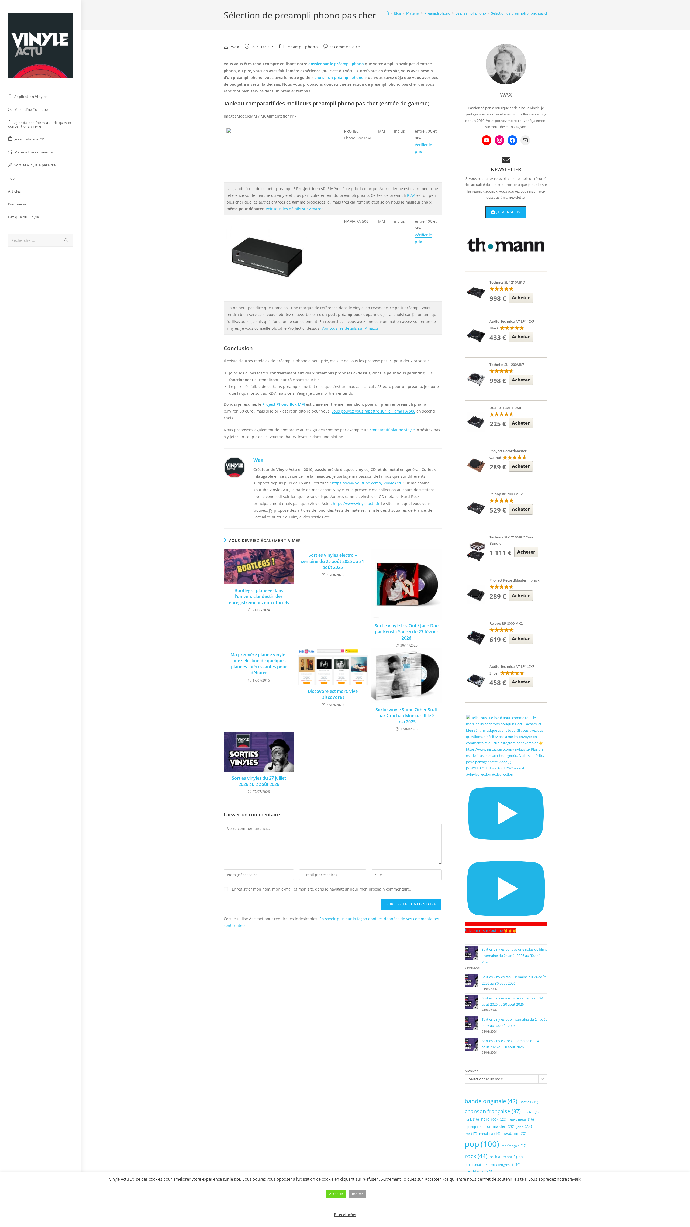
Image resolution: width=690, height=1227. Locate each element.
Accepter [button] (336, 1193)
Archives (471, 1070)
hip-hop (473, 1127)
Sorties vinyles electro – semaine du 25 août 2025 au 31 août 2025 (332, 561)
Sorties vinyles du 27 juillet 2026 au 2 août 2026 (259, 781)
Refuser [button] (357, 1194)
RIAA (411, 195)
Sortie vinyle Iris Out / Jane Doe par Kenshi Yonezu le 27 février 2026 (407, 632)
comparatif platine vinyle (392, 429)
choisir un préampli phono (339, 77)
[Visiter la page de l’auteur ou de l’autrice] (234, 466)
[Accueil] (387, 13)
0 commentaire (345, 46)
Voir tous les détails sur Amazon (295, 208)
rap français (514, 1145)
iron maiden (499, 1126)
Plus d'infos (345, 1214)
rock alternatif (506, 1156)
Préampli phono (302, 46)
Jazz (524, 1126)
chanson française (493, 1111)
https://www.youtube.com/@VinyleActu (367, 483)
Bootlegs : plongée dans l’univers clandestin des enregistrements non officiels (259, 596)
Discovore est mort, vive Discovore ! (333, 694)
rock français (476, 1165)
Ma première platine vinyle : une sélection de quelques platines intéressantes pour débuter (258, 664)
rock (476, 1156)
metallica (489, 1133)
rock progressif (505, 1164)
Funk (472, 1119)
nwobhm (514, 1133)
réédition (478, 1171)
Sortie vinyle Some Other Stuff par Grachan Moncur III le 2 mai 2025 (406, 716)
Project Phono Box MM (283, 404)
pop (482, 1144)
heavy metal (521, 1119)
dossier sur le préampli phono (336, 63)
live (471, 1133)
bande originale (491, 1101)
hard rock (493, 1119)
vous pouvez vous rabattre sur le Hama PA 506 (373, 411)
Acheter (521, 297)
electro (532, 1112)
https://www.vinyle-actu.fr (356, 503)
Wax (235, 46)
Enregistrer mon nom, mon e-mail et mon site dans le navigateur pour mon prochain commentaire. (321, 889)
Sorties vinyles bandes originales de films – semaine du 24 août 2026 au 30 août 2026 (514, 955)
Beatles (528, 1101)
